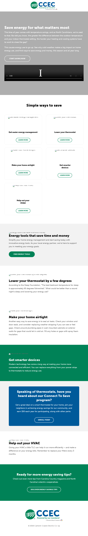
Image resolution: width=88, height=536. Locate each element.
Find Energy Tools (22, 254)
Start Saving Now (17, 59)
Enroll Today (44, 420)
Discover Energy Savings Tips (44, 490)
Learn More (23, 140)
